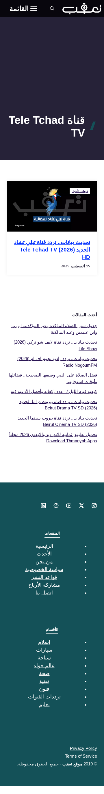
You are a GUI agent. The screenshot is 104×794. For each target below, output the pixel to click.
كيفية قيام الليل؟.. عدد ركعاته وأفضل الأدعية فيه (54, 391)
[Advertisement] (52, 76)
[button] (52, 8)
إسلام (44, 642)
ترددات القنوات (44, 697)
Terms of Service (81, 756)
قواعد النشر (44, 577)
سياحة (44, 658)
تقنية (44, 681)
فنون (44, 689)
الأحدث (44, 554)
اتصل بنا (44, 593)
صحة (44, 673)
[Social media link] (94, 505)
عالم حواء (44, 665)
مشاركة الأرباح (44, 585)
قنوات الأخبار (80, 191)
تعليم (44, 704)
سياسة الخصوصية (44, 569)
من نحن (44, 561)
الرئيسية (44, 546)
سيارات (44, 650)
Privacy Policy (83, 748)
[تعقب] (81, 8)
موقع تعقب (72, 763)
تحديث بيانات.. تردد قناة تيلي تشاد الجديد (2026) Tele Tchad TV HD (52, 249)
